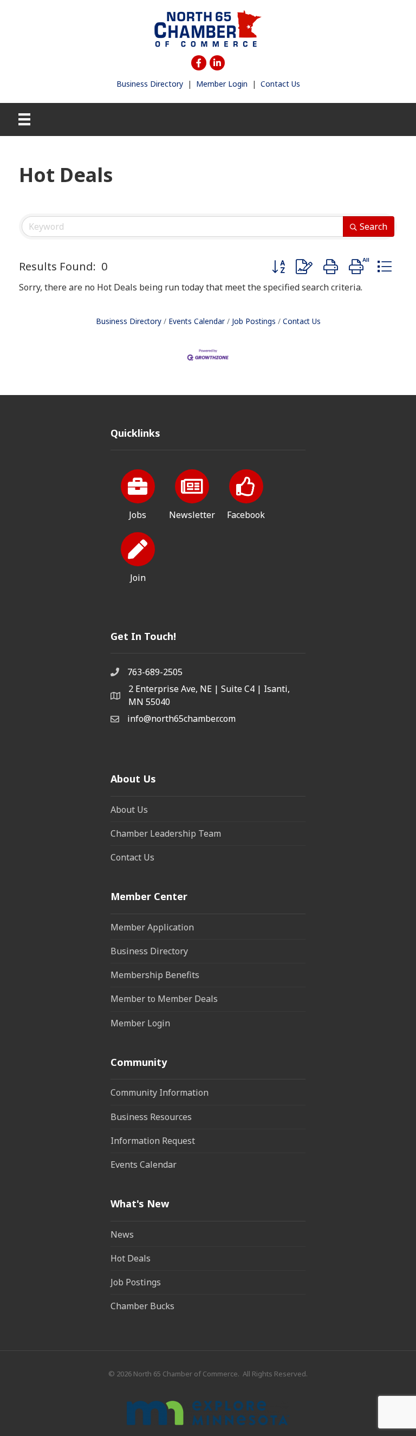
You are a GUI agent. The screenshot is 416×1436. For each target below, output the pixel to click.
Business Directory (149, 84)
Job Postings (254, 321)
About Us (129, 810)
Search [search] (373, 226)
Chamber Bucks (142, 1306)
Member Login (222, 84)
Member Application (152, 927)
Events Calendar (196, 321)
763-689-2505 (155, 672)
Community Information (159, 1092)
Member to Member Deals (164, 999)
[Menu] (24, 119)
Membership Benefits (154, 975)
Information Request (152, 1141)
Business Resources (151, 1117)
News (122, 1234)
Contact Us (280, 84)
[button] (278, 266)
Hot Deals (130, 1258)
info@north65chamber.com (181, 719)
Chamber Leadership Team (165, 833)
